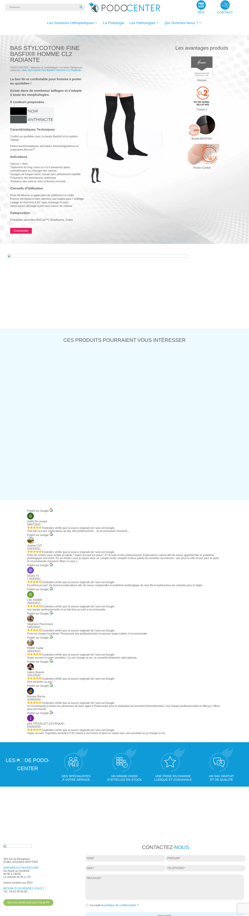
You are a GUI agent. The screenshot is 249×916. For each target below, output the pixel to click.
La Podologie (113, 23)
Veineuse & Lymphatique (44, 67)
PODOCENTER (19, 67)
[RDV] (201, 5)
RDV (201, 12)
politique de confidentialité (120, 905)
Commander (21, 230)
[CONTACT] (225, 5)
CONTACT (225, 12)
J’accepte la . (113, 905)
